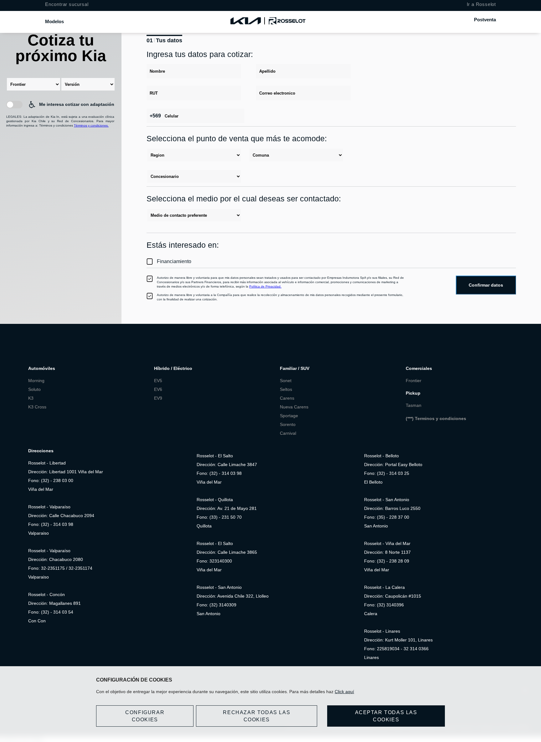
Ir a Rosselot (481, 4)
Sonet (285, 380)
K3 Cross (37, 406)
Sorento (288, 424)
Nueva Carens (294, 406)
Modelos (54, 21)
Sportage (289, 415)
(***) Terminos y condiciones (436, 418)
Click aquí (344, 691)
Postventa (485, 19)
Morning (36, 380)
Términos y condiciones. (91, 125)
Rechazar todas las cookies (256, 716)
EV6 (158, 389)
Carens (287, 398)
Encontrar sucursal (66, 4)
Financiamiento (174, 261)
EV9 (158, 398)
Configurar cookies (144, 716)
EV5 (158, 380)
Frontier (413, 380)
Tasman (413, 405)
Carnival (288, 433)
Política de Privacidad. (265, 286)
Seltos (286, 389)
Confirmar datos (486, 285)
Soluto (34, 389)
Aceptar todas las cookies (386, 716)
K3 (31, 398)
